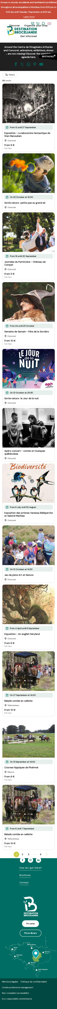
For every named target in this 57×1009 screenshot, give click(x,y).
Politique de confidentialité (34, 981)
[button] (43, 24)
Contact (24, 882)
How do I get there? (30, 867)
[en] (49, 23)
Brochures (25, 875)
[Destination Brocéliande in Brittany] (19, 31)
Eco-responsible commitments (17, 998)
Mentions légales (10, 981)
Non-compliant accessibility (15, 993)
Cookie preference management (17, 987)
